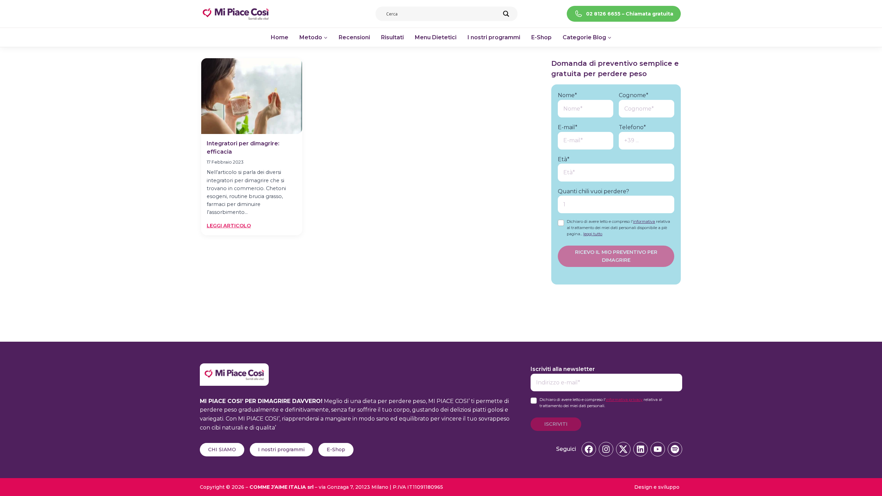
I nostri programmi (494, 37)
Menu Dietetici (436, 37)
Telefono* (632, 127)
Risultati (392, 37)
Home (279, 37)
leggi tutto (592, 233)
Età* (564, 159)
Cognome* (633, 95)
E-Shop (541, 37)
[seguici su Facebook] (589, 449)
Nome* (567, 95)
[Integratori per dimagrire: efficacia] (251, 96)
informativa (644, 221)
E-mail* (567, 127)
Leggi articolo (229, 226)
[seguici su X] (623, 449)
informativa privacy (624, 399)
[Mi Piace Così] (234, 367)
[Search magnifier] (506, 14)
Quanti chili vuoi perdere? (593, 191)
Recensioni (354, 37)
